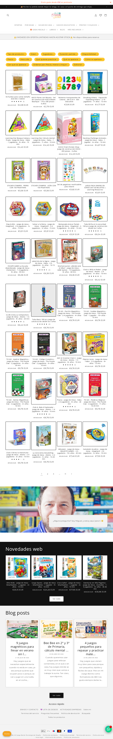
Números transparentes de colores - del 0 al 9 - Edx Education (69, 100)
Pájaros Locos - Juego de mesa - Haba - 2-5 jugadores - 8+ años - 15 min (95, 361)
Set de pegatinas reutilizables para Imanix (69, 185)
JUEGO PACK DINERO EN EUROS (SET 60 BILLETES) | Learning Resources (95, 188)
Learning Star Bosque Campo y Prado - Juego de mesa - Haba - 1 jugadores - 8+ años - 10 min (18, 141)
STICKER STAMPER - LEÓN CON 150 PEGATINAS (43, 187)
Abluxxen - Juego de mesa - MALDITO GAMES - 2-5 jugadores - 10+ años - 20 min (69, 451)
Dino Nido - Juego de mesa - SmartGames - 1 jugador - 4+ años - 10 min (18, 585)
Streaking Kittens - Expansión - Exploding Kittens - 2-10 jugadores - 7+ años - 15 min (95, 100)
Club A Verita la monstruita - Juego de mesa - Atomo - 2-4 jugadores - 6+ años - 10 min (17, 455)
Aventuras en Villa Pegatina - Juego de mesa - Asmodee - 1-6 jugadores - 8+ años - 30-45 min (95, 586)
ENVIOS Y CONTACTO (29, 710)
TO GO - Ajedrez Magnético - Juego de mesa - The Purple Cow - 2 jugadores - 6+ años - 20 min (18, 362)
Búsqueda (86, 713)
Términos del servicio (83, 735)
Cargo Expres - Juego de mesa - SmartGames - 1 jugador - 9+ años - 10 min (43, 585)
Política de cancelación (71, 737)
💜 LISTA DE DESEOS (49, 710)
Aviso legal (39, 737)
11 (65, 474)
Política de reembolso (50, 735)
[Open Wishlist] (100, 15)
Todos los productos (56, 717)
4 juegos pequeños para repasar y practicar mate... (91, 648)
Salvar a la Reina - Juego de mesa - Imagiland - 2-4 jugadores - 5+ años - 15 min (43, 226)
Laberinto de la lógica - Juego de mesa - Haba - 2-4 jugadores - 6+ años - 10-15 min (44, 264)
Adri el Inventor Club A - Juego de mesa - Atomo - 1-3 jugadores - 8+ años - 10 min (69, 360)
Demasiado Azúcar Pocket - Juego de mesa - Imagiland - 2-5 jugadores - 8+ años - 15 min (69, 226)
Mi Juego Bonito (20, 735)
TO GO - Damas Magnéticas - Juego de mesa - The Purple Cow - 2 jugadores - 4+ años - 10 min (18, 403)
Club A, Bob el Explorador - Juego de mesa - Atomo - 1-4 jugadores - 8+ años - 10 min (43, 409)
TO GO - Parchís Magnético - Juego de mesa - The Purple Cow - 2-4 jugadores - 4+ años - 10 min (69, 314)
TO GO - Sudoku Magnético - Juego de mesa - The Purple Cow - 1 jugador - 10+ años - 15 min (95, 314)
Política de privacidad (67, 735)
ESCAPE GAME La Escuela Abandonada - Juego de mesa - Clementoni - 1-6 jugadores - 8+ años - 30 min (18, 269)
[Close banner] (110, 2)
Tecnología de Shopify (33, 735)
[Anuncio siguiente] (106, 7)
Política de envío (98, 735)
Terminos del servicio (30, 713)
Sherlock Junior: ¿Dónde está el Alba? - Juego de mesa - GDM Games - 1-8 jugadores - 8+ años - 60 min (69, 269)
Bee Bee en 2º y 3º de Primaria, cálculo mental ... (56, 646)
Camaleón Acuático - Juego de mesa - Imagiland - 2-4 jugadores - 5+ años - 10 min (95, 451)
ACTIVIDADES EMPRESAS (70, 710)
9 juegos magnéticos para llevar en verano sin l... (22, 648)
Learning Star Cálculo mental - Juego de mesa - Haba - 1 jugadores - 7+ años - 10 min (43, 140)
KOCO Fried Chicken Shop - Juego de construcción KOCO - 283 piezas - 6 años (69, 149)
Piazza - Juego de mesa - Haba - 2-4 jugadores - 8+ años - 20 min (69, 402)
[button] (8, 15)
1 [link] (41, 474)
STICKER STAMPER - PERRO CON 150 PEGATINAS (18, 187)
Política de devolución (70, 713)
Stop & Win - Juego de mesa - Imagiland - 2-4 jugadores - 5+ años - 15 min (18, 226)
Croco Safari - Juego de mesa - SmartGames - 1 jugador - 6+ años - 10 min (69, 585)
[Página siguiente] (71, 473)
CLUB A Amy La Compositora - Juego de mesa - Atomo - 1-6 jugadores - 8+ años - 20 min (18, 317)
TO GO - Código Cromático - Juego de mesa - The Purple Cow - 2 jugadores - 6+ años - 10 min (43, 362)
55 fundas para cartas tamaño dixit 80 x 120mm (18, 98)
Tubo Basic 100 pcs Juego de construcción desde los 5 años (43, 320)
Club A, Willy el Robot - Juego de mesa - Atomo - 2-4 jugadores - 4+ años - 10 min (95, 272)
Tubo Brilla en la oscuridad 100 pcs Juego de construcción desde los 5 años (95, 226)
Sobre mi (87, 710)
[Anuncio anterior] (6, 7)
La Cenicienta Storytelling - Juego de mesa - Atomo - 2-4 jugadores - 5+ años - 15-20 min (43, 456)
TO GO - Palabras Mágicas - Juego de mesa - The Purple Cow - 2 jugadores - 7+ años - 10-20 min (95, 403)
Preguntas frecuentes (50, 713)
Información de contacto (53, 737)
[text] (56, 2)
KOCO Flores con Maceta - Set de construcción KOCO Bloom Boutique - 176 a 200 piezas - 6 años (44, 101)
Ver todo (56, 599)
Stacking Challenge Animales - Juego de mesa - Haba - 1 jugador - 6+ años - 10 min (95, 140)
